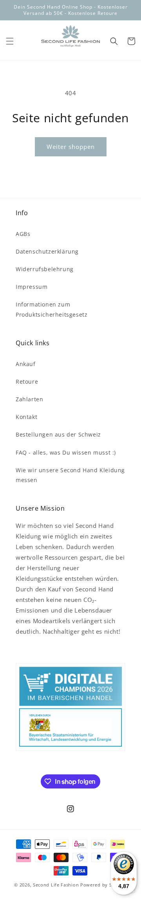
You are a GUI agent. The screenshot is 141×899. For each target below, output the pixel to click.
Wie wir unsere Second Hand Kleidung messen (70, 475)
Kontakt (26, 416)
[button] (9, 41)
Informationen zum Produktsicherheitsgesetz (51, 309)
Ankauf (26, 364)
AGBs (23, 233)
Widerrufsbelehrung (45, 269)
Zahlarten (29, 399)
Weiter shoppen (71, 146)
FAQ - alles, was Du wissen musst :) (66, 452)
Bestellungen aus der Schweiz (58, 434)
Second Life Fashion (56, 885)
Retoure (27, 381)
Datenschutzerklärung (47, 251)
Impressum (31, 286)
